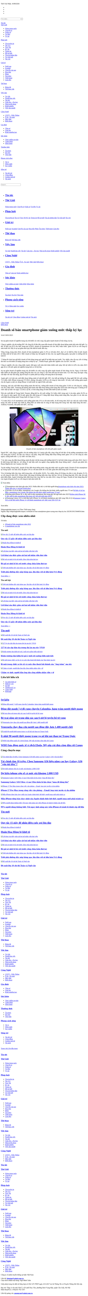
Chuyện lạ (8, 30)
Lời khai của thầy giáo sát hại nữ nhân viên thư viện (24, 555)
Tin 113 (7, 45)
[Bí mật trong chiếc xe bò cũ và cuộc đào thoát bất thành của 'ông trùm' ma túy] (28, 660)
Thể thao (4, 83)
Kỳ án (7, 49)
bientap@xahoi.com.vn (15, 1278)
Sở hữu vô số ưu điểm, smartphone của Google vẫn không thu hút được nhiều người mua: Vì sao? (45, 491)
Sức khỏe (4, 136)
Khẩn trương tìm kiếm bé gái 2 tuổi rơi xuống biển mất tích (27, 656)
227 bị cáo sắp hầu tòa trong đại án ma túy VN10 (23, 647)
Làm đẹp (8, 80)
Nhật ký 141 (9, 684)
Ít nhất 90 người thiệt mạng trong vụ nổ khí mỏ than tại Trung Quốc (38, 736)
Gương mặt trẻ (10, 177)
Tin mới (5, 630)
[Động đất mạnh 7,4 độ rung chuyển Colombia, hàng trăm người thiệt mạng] (27, 704)
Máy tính (8, 119)
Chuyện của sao (10, 70)
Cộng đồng (9, 175)
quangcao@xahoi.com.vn (23, 1293)
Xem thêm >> (5, 576)
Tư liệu (7, 34)
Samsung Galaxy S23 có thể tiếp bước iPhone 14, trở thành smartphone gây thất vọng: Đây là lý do (45, 499)
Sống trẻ (4, 169)
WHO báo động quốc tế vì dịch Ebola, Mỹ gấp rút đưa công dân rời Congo (42, 745)
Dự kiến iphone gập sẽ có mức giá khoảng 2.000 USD (29, 773)
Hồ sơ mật (8, 53)
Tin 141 (7, 59)
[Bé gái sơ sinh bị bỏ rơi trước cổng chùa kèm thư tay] (19, 559)
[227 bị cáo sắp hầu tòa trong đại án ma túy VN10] (18, 643)
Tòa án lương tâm (11, 55)
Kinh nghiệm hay (11, 132)
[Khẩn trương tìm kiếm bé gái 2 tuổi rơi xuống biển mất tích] (21, 652)
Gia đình (4, 125)
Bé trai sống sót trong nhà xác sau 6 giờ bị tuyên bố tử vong (33, 717)
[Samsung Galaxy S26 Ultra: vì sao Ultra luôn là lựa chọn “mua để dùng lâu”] (27, 778)
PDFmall (8, 691)
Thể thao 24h (9, 89)
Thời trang (8, 78)
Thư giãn (8, 155)
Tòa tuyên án (9, 43)
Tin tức (3, 23)
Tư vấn (7, 96)
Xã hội (7, 686)
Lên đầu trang (13, 1048)
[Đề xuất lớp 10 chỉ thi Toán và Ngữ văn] (15, 635)
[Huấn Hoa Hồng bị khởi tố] (11, 543)
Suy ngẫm (8, 166)
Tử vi (7, 162)
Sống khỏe (8, 143)
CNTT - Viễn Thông (12, 115)
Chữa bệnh (9, 141)
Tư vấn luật (9, 57)
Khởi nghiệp (9, 106)
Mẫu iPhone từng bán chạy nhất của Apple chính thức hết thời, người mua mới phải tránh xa (42, 799)
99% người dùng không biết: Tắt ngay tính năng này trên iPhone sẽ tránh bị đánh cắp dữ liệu (42, 807)
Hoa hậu (8, 72)
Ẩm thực (8, 151)
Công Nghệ (5, 112)
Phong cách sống (6, 158)
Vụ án (7, 36)
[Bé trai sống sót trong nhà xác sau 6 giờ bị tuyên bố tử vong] (22, 713)
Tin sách (8, 179)
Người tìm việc (10, 98)
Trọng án (8, 51)
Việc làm (4, 93)
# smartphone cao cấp (12, 526)
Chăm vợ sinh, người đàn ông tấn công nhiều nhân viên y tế (27, 672)
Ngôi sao (8, 66)
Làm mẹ (8, 130)
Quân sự (8, 32)
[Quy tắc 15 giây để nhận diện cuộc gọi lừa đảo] (17, 534)
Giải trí (3, 63)
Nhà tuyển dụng (10, 104)
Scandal (8, 68)
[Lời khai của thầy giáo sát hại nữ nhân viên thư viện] (19, 551)
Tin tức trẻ (8, 173)
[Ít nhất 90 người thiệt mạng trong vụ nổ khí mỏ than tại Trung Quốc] (24, 731)
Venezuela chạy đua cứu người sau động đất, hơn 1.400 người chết (37, 727)
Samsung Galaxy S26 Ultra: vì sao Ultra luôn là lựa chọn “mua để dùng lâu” (35, 782)
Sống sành (8, 164)
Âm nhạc (8, 76)
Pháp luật (4, 40)
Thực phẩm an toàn (11, 139)
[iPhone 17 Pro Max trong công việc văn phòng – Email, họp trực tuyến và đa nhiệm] (30, 786)
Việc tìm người (10, 108)
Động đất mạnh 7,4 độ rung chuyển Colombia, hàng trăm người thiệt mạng (42, 708)
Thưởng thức (5, 147)
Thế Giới (4, 25)
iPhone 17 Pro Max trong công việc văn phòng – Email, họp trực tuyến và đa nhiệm (38, 790)
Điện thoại (8, 121)
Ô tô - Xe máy (10, 117)
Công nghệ (9, 689)
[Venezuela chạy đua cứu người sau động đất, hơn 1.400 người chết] (24, 722)
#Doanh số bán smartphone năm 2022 (18, 524)
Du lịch (7, 153)
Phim (7, 74)
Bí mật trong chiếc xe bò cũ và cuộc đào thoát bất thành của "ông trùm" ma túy (36, 664)
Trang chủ (4, 1048)
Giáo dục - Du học (11, 102)
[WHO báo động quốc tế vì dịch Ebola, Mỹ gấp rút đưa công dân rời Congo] (27, 741)
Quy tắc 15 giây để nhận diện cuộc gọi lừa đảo (21, 538)
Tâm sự (7, 128)
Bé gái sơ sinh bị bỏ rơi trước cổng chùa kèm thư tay (24, 563)
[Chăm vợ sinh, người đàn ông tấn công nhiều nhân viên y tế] (22, 668)
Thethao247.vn (10, 687)
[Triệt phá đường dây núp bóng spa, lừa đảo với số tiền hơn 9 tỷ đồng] (25, 568)
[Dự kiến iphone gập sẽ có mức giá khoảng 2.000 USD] (20, 769)
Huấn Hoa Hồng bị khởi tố (13, 547)
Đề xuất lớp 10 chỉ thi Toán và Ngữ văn (18, 639)
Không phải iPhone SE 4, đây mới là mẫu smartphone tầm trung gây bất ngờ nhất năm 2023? (45, 495)
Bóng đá (8, 87)
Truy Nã (8, 47)
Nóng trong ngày (11, 28)
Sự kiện (5, 699)
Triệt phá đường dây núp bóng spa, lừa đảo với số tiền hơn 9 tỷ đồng (31, 572)
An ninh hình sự (10, 682)
